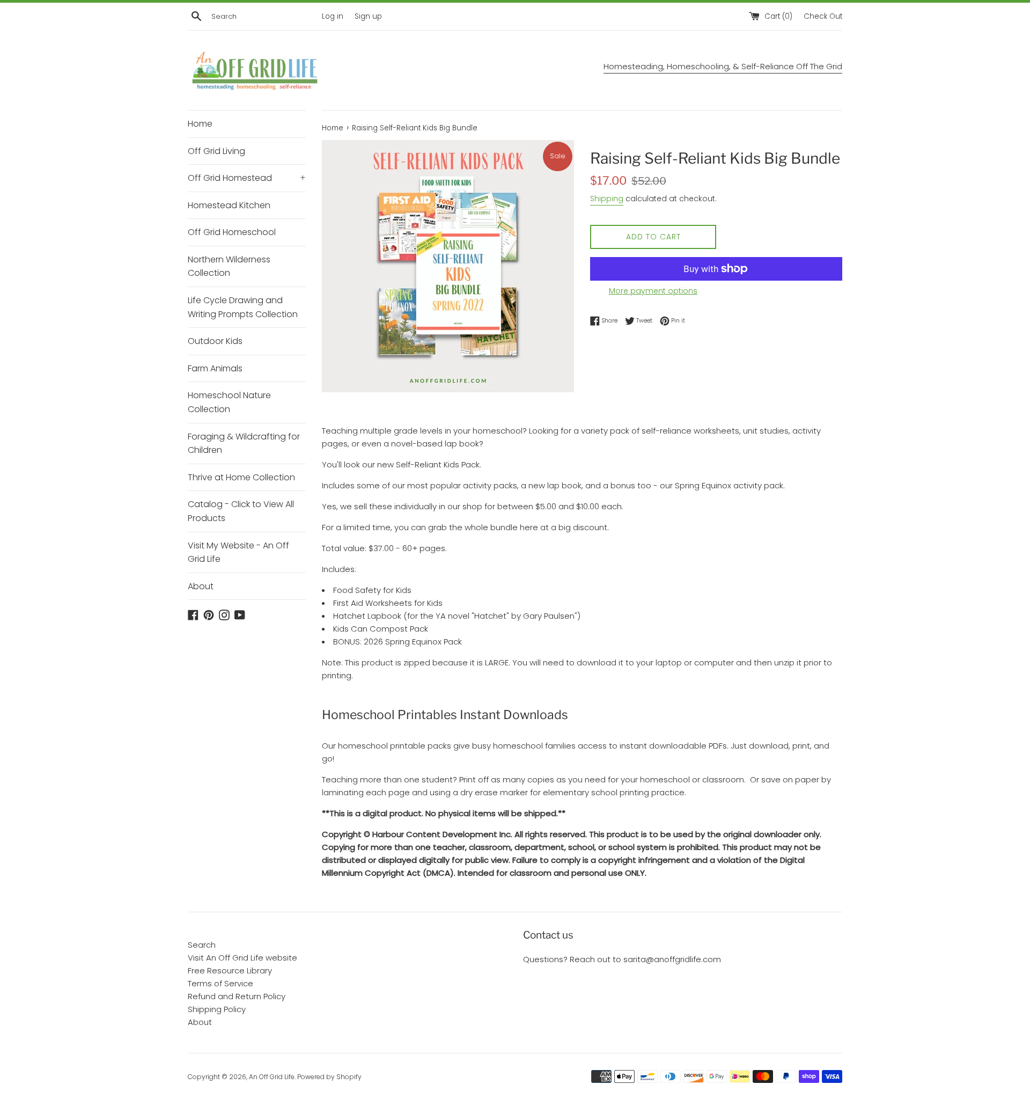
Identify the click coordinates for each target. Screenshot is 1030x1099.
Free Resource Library (230, 970)
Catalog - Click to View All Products (241, 511)
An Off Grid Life (272, 1076)
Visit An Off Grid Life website (242, 957)
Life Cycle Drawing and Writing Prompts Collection (243, 307)
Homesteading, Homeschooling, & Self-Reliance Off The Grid (723, 66)
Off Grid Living (216, 151)
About (201, 586)
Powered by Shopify (329, 1076)
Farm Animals (215, 368)
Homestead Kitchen (229, 205)
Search (202, 944)
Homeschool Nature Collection (229, 402)
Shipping (606, 198)
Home (200, 124)
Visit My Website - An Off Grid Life (238, 552)
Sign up (368, 16)
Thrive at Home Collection (241, 477)
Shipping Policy (217, 1009)
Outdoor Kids (215, 341)
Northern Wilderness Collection (229, 266)
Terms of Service (220, 983)
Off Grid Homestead (247, 178)
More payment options (653, 290)
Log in (332, 16)
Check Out (823, 16)
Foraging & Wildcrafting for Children (244, 443)
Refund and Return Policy (236, 996)
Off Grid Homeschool (232, 232)
